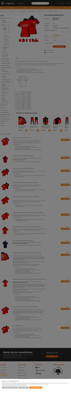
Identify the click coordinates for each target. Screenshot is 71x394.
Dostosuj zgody (23, 387)
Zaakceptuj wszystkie (35, 387)
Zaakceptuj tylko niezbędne (10, 387)
